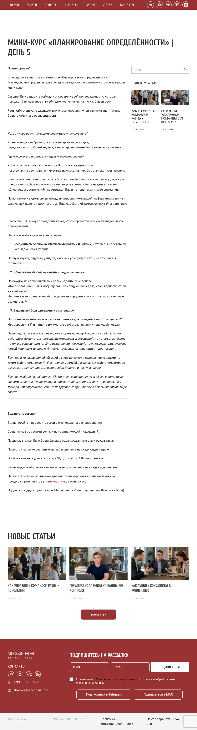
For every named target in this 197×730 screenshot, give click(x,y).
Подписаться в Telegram (104, 694)
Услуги (32, 5)
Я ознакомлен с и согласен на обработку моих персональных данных (126, 681)
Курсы (90, 5)
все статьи (98, 614)
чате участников (57, 481)
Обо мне (14, 5)
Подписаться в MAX (158, 694)
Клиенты (51, 5)
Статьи (108, 5)
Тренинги (72, 5)
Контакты (127, 5)
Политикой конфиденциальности (117, 679)
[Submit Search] (185, 70)
